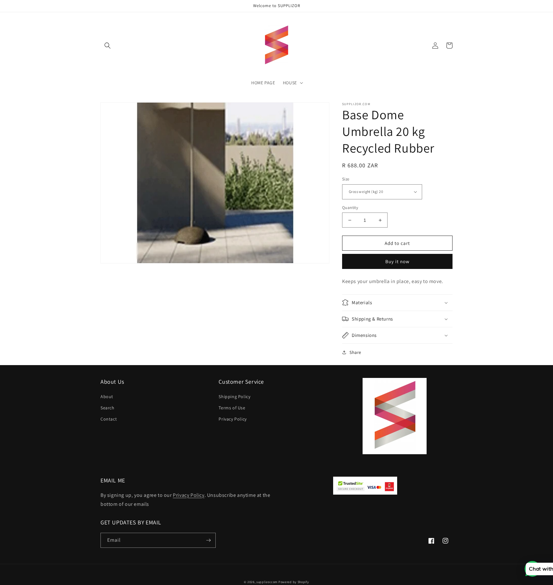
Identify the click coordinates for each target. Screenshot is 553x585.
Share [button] (355, 352)
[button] (107, 45)
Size (345, 179)
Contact (108, 419)
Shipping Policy (234, 396)
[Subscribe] (208, 540)
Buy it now (397, 261)
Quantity (350, 207)
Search (107, 408)
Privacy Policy (232, 419)
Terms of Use (232, 408)
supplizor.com (266, 582)
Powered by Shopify (293, 582)
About (106, 396)
